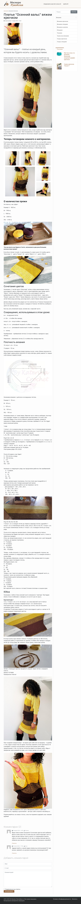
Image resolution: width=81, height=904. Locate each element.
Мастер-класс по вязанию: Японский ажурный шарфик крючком (69, 56)
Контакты (74, 899)
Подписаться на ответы (12, 889)
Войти (65, 4)
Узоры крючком (62, 39)
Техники (59, 33)
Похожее (60, 49)
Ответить (14, 843)
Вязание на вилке (62, 27)
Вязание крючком (62, 21)
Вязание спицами (62, 24)
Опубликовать (9, 891)
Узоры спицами (62, 41)
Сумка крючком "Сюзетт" (69, 65)
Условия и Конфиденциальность (62, 899)
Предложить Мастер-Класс (52, 4)
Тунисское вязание (63, 36)
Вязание (58, 17)
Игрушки (59, 30)
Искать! (74, 11)
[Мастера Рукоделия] (13, 4)
